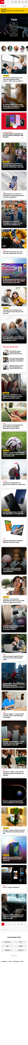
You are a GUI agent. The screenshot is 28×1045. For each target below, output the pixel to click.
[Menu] (26, 2)
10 (18, 924)
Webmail (19, 2)
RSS (22, 961)
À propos (16, 961)
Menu (26, 2)
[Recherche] (12, 2)
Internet (14, 32)
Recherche (12, 2)
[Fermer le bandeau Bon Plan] (26, 10)
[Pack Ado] (14, 127)
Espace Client (23, 2)
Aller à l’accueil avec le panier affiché (16, 2)
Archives (4, 961)
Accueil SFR (2, 2)
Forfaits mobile (14, 29)
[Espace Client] (23, 2)
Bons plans (14, 26)
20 (22, 924)
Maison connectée (14, 35)
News (14, 23)
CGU (10, 961)
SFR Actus (3, 6)
